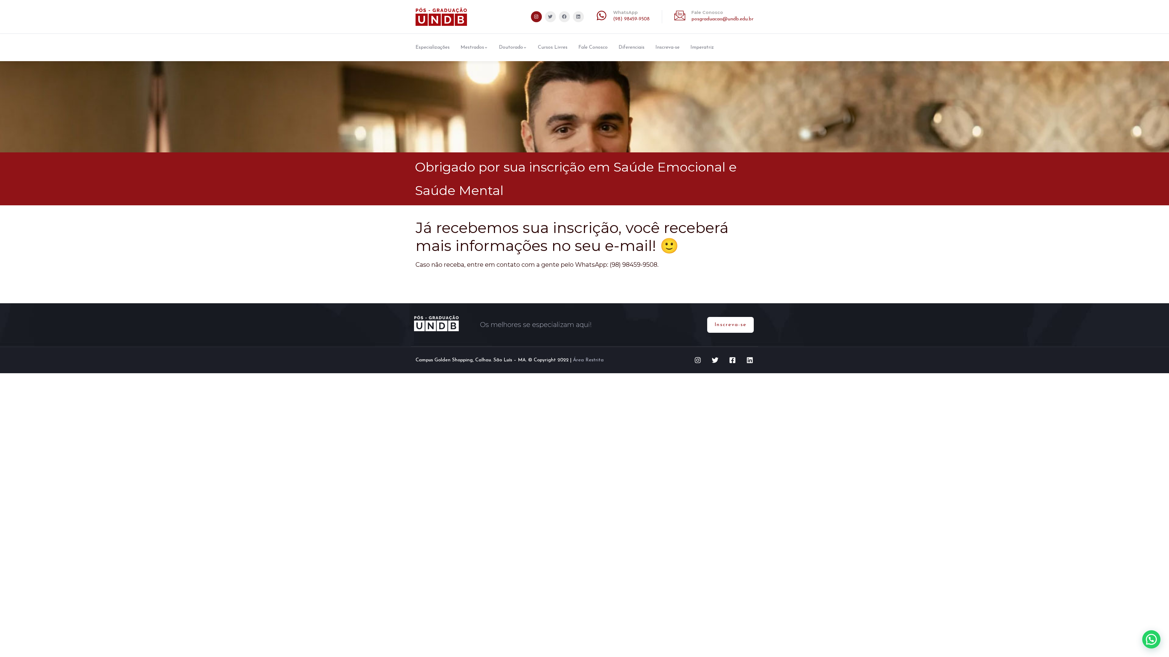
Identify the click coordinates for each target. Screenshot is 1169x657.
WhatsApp (625, 12)
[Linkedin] (578, 16)
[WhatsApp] (601, 15)
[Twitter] (550, 16)
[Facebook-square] (732, 360)
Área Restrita (588, 360)
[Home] (441, 17)
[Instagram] (536, 16)
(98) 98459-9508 (631, 19)
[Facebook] (564, 16)
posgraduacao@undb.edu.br (722, 19)
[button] (1151, 639)
